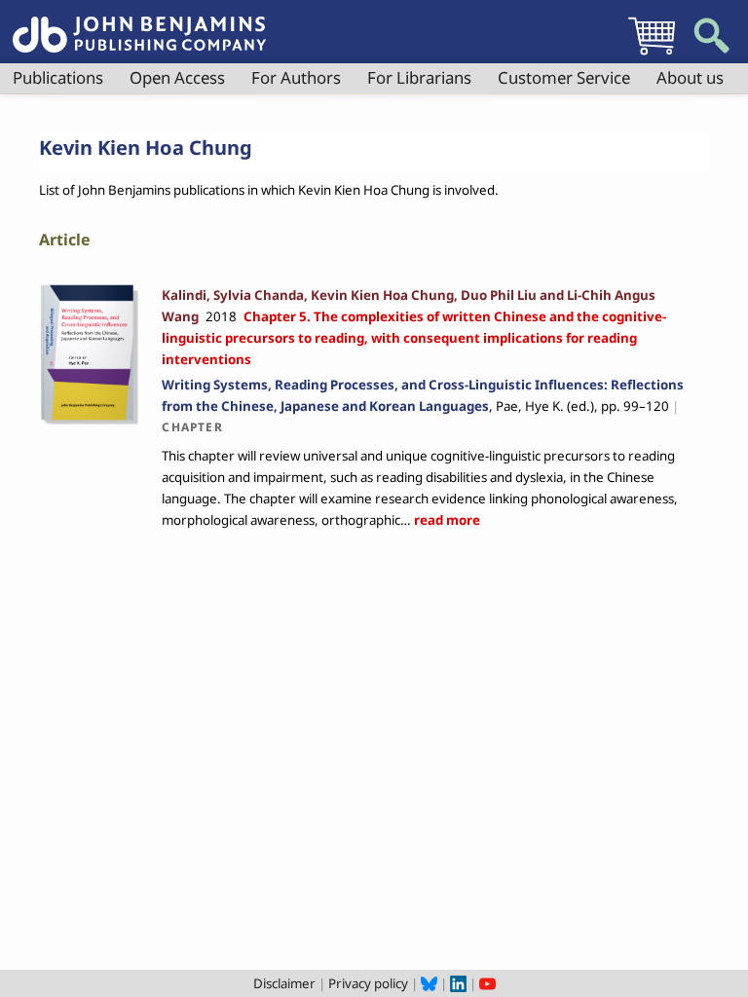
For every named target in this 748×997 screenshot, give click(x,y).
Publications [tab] (58, 77)
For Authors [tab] (296, 77)
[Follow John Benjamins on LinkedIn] (458, 983)
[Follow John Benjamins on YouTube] (487, 983)
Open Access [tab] (177, 77)
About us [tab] (690, 77)
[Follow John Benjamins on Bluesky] (429, 983)
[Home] (139, 23)
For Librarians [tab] (419, 77)
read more (445, 520)
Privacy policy (368, 983)
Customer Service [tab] (564, 77)
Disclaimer (284, 983)
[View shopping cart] (651, 54)
